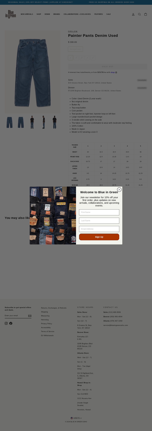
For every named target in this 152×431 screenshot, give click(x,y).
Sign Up (99, 237)
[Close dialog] (119, 190)
